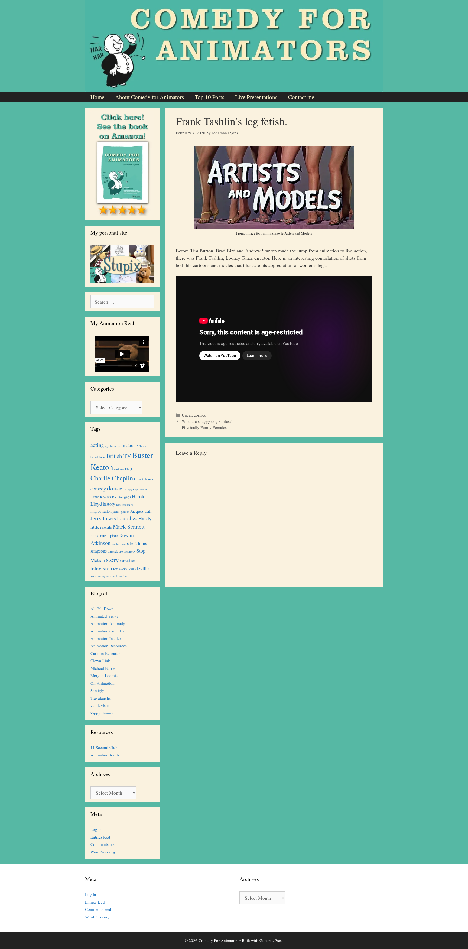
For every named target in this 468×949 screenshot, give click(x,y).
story (112, 559)
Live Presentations (256, 97)
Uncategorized (194, 415)
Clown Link (100, 660)
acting (97, 444)
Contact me (301, 97)
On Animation (102, 683)
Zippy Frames (102, 713)
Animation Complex (107, 630)
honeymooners (124, 504)
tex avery (120, 568)
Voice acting (97, 576)
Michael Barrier (103, 668)
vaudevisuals (101, 705)
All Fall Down (102, 608)
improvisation (101, 511)
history (109, 504)
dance (114, 487)
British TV (118, 456)
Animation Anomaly (107, 623)
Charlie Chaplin (111, 477)
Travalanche (100, 698)
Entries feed (100, 837)
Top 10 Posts (209, 97)
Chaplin (129, 469)
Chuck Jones (143, 479)
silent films (137, 543)
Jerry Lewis (103, 518)
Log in (96, 829)
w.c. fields (112, 576)
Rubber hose (119, 544)
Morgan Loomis (104, 675)
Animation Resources (108, 645)
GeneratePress (271, 940)
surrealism (128, 560)
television (101, 568)
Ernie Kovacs (100, 496)
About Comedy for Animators (149, 97)
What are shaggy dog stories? (207, 421)
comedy (98, 488)
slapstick (113, 551)
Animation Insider (105, 638)
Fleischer (117, 497)
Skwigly (97, 690)
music (104, 535)
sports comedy (127, 551)
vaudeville (138, 568)
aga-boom (110, 446)
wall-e (123, 576)
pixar (114, 535)
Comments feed (103, 844)
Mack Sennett (129, 526)
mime (94, 535)
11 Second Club (104, 747)
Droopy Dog (130, 489)
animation (126, 445)
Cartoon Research (105, 653)
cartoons (119, 469)
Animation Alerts (104, 755)
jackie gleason (121, 512)
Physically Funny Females (204, 427)
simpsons (98, 551)
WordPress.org (102, 851)
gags (127, 496)
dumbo (143, 489)
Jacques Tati (141, 511)
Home (97, 97)
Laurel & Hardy (134, 518)
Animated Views (104, 616)
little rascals (101, 527)
